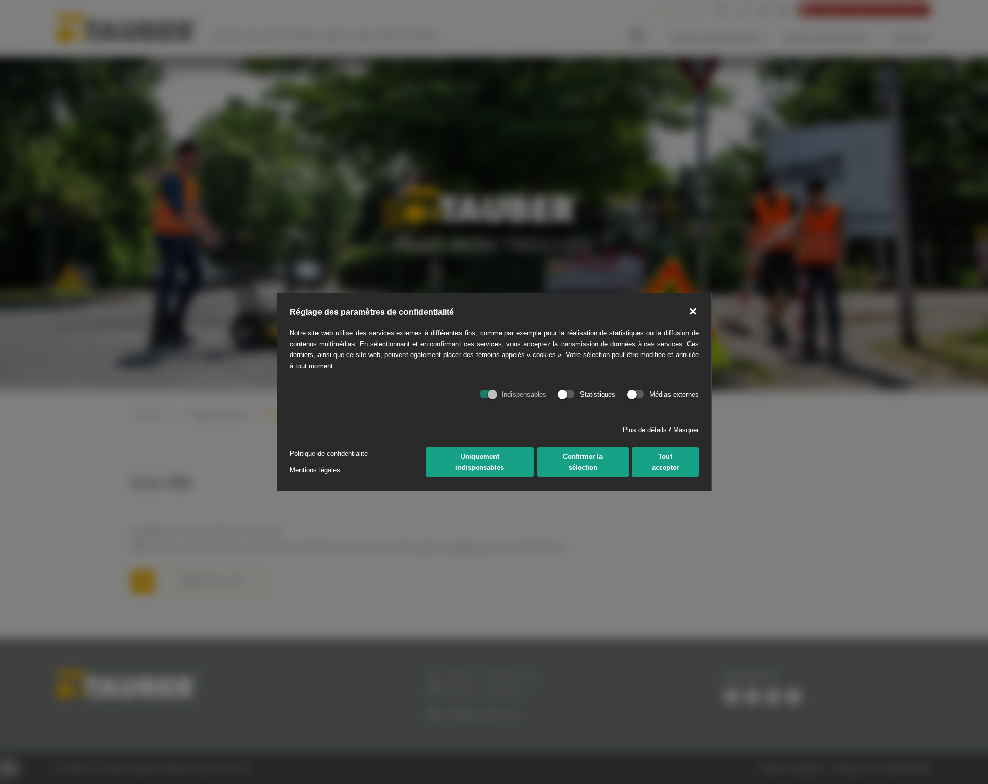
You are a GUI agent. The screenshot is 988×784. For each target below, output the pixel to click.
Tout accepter (665, 462)
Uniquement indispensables (479, 462)
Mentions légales (315, 470)
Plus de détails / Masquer (661, 430)
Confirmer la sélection (583, 462)
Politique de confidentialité (329, 453)
